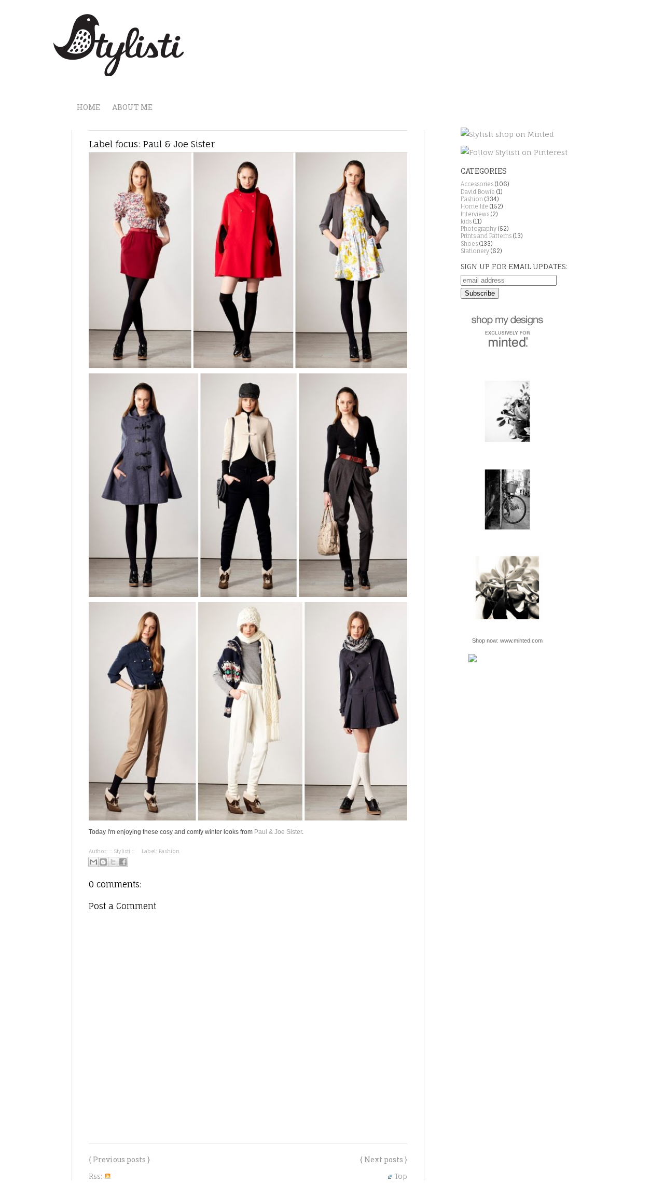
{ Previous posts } (119, 1159)
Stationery (475, 251)
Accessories (477, 184)
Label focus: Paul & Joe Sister (152, 143)
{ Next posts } (383, 1159)
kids (466, 221)
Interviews (475, 214)
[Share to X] (113, 862)
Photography (478, 228)
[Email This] (93, 862)
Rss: (96, 1176)
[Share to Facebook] (123, 862)
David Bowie (478, 192)
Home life (474, 206)
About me (132, 107)
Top (400, 1176)
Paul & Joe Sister (278, 832)
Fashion (169, 851)
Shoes (469, 243)
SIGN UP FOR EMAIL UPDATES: (514, 266)
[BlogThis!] (103, 862)
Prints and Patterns (486, 236)
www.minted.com (521, 640)
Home (88, 107)
